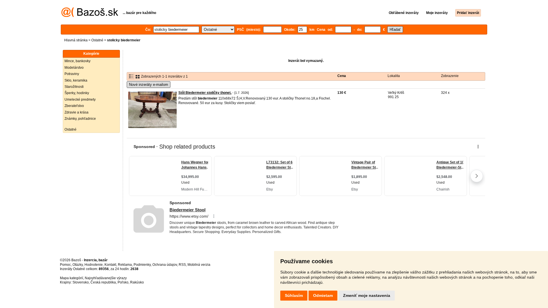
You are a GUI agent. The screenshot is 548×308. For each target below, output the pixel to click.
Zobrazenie (450, 76)
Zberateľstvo (74, 106)
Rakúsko (137, 282)
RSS (182, 265)
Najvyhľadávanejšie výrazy (106, 278)
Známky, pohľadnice (80, 119)
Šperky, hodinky (77, 93)
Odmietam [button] (323, 295)
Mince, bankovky (77, 61)
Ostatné (97, 40)
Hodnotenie (93, 265)
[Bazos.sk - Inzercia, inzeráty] (89, 16)
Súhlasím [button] (294, 295)
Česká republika (103, 282)
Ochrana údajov (164, 265)
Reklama (125, 265)
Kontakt (110, 265)
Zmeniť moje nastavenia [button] (366, 295)
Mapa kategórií (71, 278)
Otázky (77, 265)
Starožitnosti (74, 87)
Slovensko (80, 282)
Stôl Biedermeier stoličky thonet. (204, 93)
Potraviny (72, 74)
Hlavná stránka (76, 40)
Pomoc (65, 265)
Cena (341, 76)
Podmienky (142, 265)
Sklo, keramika (76, 80)
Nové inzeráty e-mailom (148, 84)
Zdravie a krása (76, 112)
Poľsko (123, 282)
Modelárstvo (74, 68)
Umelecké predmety (80, 100)
